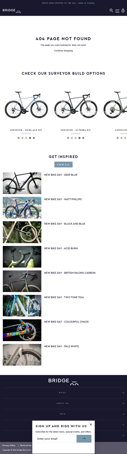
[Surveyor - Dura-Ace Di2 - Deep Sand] (26, 138)
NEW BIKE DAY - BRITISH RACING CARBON (69, 272)
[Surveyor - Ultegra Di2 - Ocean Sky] (68, 138)
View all (63, 164)
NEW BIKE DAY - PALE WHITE (61, 346)
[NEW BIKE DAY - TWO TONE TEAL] (22, 305)
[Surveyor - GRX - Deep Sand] (125, 138)
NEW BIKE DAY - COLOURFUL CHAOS (66, 321)
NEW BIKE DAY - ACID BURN (61, 248)
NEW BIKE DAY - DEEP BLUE (60, 174)
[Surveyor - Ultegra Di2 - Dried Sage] (83, 138)
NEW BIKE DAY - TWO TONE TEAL (64, 297)
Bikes (62, 393)
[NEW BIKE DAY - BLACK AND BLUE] (22, 232)
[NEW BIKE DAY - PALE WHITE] (22, 355)
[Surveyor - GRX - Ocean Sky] (117, 138)
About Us (63, 403)
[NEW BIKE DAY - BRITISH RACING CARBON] (22, 281)
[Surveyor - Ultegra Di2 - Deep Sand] (75, 138)
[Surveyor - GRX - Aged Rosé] (121, 138)
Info (62, 414)
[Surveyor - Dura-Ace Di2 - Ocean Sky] (18, 138)
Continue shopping (63, 50)
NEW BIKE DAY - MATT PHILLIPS (63, 199)
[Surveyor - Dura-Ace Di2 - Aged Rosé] (22, 138)
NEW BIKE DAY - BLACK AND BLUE (64, 223)
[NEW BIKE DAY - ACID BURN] (22, 257)
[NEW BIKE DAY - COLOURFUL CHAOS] (22, 330)
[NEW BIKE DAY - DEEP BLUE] (22, 183)
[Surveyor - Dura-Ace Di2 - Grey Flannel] (30, 138)
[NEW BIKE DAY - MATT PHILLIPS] (22, 207)
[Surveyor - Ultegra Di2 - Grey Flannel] (79, 138)
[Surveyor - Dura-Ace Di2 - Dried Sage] (34, 138)
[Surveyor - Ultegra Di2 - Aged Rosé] (72, 138)
